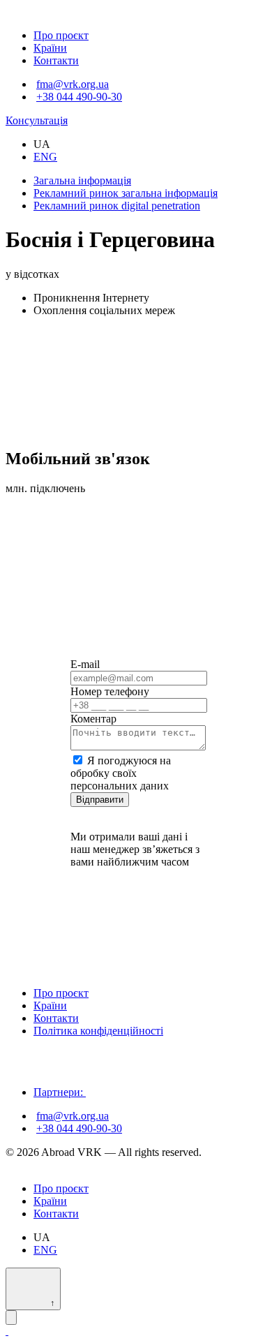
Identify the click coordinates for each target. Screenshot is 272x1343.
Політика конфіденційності (98, 1031)
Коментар (93, 719)
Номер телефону (109, 691)
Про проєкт (61, 35)
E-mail (85, 664)
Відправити (99, 799)
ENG (45, 157)
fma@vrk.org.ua (72, 84)
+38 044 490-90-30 (79, 97)
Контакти (56, 60)
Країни (50, 48)
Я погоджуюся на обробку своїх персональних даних (120, 773)
